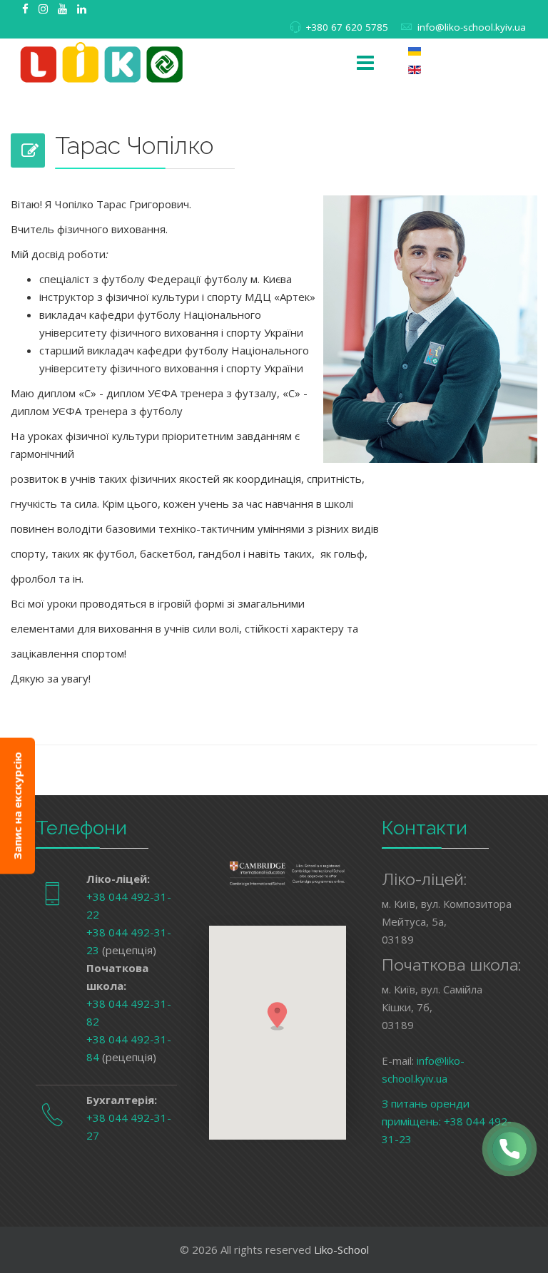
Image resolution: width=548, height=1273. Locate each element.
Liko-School (341, 1249)
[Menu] (365, 63)
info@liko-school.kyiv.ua (471, 27)
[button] (277, 1015)
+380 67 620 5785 (346, 27)
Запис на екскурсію (17, 805)
